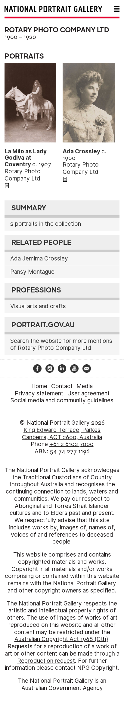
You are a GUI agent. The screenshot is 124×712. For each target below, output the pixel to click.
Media (84, 386)
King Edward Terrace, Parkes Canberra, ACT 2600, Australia (62, 433)
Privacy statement (39, 393)
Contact (62, 386)
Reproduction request (46, 660)
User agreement (88, 393)
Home (39, 386)
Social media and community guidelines (62, 400)
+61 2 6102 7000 (71, 444)
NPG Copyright (97, 667)
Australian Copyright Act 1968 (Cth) (61, 639)
